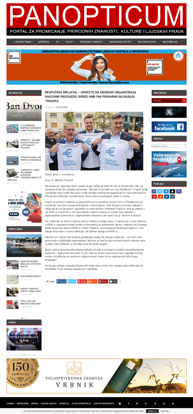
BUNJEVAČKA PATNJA (30, 276)
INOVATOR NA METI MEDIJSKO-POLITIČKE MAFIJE (30, 264)
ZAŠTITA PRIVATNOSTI (104, 403)
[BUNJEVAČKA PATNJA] (12, 279)
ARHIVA (34, 403)
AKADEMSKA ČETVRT (120, 42)
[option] (24, 141)
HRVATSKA (43, 42)
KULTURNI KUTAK (147, 42)
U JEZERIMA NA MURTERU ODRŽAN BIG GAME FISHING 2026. (30, 128)
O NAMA (10, 403)
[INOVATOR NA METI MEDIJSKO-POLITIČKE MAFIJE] (12, 264)
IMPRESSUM (22, 403)
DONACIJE (64, 403)
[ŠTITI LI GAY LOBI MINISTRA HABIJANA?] (12, 304)
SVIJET (69, 42)
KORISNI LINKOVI (49, 403)
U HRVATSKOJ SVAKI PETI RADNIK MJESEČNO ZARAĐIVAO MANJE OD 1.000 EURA (24, 175)
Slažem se (152, 411)
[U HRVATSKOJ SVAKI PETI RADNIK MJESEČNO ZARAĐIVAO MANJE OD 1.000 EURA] (12, 173)
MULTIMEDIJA (169, 42)
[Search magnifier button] (184, 100)
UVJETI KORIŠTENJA (81, 403)
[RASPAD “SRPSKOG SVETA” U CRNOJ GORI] (12, 292)
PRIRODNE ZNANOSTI (91, 42)
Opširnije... (165, 411)
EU (57, 42)
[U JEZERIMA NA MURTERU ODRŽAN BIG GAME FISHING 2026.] (12, 128)
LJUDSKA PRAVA (22, 42)
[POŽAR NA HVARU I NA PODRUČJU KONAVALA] (12, 160)
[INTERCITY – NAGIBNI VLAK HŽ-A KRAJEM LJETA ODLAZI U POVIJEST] (12, 143)
